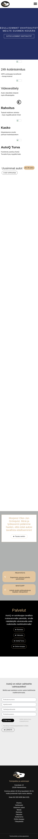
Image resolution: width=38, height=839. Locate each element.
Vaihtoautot (19, 805)
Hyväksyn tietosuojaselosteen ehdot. (16, 726)
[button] (2, 34)
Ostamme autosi (19, 807)
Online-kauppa (19, 819)
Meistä (19, 810)
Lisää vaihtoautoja (9, 173)
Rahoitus (19, 812)
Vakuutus (19, 814)
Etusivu (19, 803)
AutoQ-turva (19, 817)
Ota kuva (7, 720)
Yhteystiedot (19, 821)
